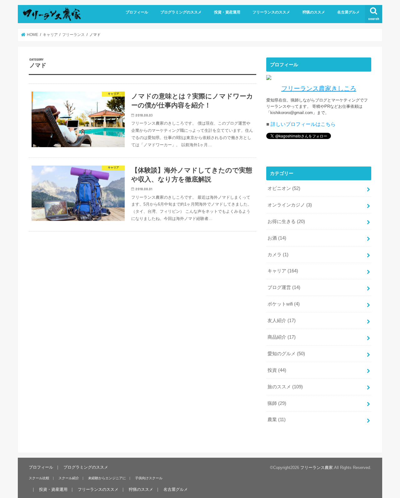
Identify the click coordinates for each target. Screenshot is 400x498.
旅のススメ (285, 386)
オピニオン (284, 188)
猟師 (277, 403)
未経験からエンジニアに (107, 478)
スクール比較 (39, 478)
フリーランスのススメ (271, 12)
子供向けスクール (148, 478)
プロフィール (137, 12)
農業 (277, 419)
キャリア (283, 270)
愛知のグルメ (286, 353)
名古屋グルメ (348, 12)
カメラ (278, 254)
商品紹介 (282, 337)
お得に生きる (286, 221)
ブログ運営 (284, 287)
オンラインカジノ (290, 204)
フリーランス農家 (316, 467)
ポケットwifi (284, 303)
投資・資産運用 (227, 12)
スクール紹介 (68, 478)
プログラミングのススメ (181, 12)
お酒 (277, 238)
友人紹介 (282, 320)
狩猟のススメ (313, 12)
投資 (277, 370)
